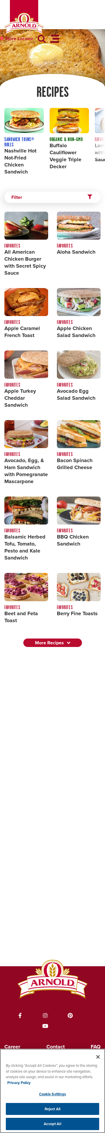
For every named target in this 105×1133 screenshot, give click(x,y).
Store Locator (19, 38)
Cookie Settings (52, 1094)
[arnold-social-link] (20, 1015)
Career (12, 1046)
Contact (55, 1046)
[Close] (98, 1056)
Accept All (52, 1124)
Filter (16, 197)
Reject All (52, 1109)
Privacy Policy (19, 1082)
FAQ (96, 1046)
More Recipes (49, 642)
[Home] (24, 24)
